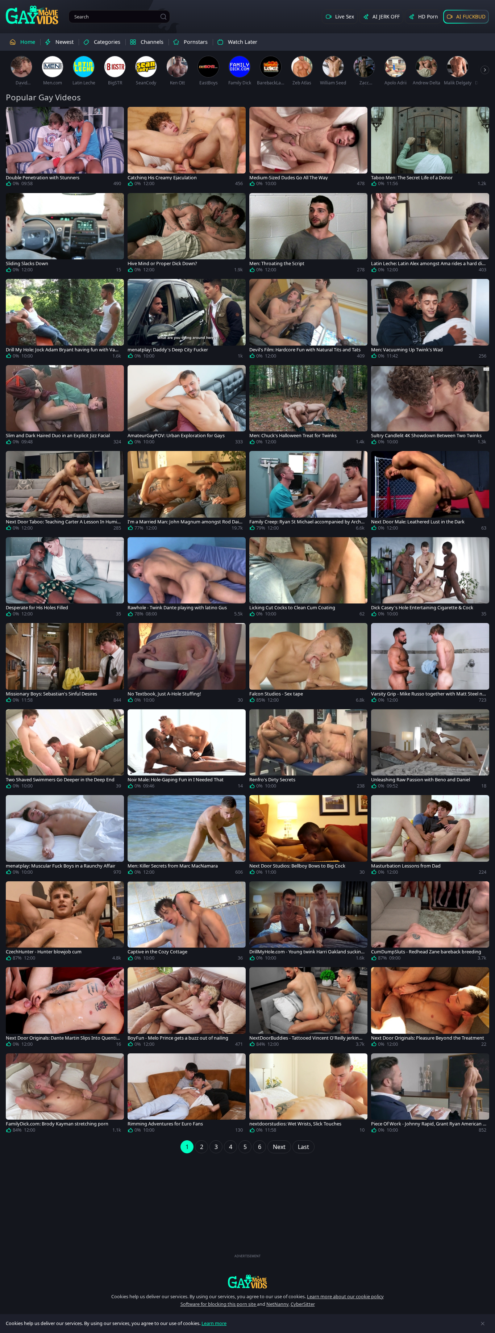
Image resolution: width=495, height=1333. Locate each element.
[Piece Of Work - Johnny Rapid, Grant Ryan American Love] (430, 1094)
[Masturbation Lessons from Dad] (430, 836)
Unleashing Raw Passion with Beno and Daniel (420, 779)
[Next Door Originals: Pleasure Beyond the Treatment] (430, 1008)
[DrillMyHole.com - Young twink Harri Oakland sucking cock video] (308, 922)
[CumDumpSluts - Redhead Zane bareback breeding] (430, 922)
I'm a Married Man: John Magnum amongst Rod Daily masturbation (185, 522)
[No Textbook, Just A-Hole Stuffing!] (187, 664)
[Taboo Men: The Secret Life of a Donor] (430, 148)
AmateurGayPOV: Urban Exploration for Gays (176, 435)
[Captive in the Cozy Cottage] (187, 922)
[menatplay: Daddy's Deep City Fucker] (187, 320)
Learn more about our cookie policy (345, 1296)
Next (279, 1147)
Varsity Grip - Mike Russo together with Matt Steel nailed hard (428, 694)
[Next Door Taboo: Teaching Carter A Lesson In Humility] (65, 492)
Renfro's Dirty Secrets (272, 779)
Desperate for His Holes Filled (37, 607)
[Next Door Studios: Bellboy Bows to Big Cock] (308, 836)
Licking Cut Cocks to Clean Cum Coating (292, 607)
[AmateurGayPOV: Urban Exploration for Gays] (187, 406)
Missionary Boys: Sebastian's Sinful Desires (51, 694)
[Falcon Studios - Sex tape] (308, 664)
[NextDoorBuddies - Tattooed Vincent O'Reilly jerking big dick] (308, 1008)
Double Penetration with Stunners (42, 177)
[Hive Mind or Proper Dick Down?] (187, 234)
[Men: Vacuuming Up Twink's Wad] (430, 320)
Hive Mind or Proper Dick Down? (162, 263)
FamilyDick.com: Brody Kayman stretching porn (57, 1124)
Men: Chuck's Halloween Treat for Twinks (293, 435)
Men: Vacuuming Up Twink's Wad (407, 349)
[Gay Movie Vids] (32, 14)
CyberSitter (303, 1304)
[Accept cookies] (482, 1323)
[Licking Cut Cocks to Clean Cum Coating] (308, 578)
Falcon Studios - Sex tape (276, 694)
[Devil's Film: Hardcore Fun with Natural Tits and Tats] (308, 320)
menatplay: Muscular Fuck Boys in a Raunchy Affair (60, 866)
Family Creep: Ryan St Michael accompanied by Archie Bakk (307, 522)
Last (303, 1147)
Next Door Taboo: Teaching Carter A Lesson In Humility (63, 522)
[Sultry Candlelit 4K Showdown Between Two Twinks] (430, 406)
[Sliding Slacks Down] (65, 234)
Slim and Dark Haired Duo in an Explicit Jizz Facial (58, 435)
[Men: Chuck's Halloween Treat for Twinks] (308, 406)
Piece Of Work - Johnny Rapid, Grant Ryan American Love (428, 1124)
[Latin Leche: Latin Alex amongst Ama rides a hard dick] (430, 234)
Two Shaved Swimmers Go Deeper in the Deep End (60, 779)
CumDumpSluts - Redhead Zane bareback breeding (426, 951)
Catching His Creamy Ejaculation (162, 177)
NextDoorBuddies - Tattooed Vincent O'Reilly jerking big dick (305, 1038)
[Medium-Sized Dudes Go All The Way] (308, 148)
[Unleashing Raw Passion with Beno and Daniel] (430, 750)
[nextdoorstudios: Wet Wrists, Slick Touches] (308, 1094)
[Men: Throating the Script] (308, 234)
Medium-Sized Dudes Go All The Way (288, 177)
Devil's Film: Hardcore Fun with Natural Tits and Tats (305, 349)
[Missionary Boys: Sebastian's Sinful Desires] (65, 664)
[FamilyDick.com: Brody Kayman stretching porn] (65, 1094)
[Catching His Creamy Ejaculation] (187, 148)
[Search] (163, 17)
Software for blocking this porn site (218, 1304)
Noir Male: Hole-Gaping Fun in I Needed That (176, 779)
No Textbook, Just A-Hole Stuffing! (164, 694)
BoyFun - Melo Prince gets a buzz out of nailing (178, 1038)
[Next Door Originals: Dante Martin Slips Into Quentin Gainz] (65, 1008)
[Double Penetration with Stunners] (65, 148)
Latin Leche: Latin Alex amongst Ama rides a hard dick (427, 263)
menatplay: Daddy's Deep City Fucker (168, 349)
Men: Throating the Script (276, 263)
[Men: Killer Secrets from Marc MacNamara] (187, 836)
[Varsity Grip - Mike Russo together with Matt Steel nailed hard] (430, 664)
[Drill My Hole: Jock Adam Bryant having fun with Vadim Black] (65, 320)
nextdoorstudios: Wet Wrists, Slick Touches (295, 1124)
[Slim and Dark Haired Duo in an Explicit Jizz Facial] (65, 406)
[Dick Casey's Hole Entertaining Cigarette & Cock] (430, 578)
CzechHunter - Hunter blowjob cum (44, 951)
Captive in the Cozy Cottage (157, 951)
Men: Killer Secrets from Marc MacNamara (173, 866)
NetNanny (277, 1304)
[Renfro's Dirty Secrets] (308, 750)
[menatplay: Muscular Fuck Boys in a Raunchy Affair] (65, 836)
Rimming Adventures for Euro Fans (165, 1124)
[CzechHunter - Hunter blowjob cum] (65, 922)
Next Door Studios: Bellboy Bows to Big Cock (297, 866)
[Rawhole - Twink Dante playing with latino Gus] (187, 578)
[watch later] (14, 115)
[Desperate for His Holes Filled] (65, 578)
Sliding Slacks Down (27, 263)
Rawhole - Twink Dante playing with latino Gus (177, 607)
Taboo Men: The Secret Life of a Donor (412, 177)
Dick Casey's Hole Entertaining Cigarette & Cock (422, 607)
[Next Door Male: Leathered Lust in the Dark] (430, 492)
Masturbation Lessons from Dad (406, 866)
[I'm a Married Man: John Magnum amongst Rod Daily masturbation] (187, 492)
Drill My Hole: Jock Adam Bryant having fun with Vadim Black (62, 349)
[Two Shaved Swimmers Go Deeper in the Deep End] (65, 750)
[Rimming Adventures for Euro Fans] (187, 1094)
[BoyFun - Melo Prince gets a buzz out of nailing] (187, 1008)
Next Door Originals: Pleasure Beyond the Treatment (427, 1038)
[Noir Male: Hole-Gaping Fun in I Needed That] (187, 750)
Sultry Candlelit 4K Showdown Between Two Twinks (426, 435)
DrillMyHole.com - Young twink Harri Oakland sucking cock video (306, 951)
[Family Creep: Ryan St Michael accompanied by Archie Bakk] (308, 492)
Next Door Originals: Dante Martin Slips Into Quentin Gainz (62, 1038)
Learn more (213, 1323)
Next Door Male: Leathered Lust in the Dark (418, 522)
